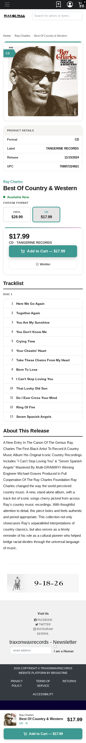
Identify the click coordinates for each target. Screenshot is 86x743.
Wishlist (45, 264)
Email (44, 633)
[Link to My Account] (70, 5)
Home (7, 35)
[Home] (14, 15)
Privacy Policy (17, 683)
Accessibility (43, 694)
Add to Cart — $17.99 (46, 251)
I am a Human (64, 651)
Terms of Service (43, 683)
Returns (69, 681)
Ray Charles (22, 35)
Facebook (44, 620)
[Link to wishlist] (58, 5)
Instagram (44, 629)
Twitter (44, 624)
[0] (81, 5)
